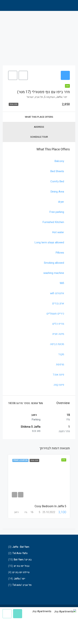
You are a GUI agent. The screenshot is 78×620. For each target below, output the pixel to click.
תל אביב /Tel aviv (22, 585)
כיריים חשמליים (55, 314)
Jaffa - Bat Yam (20, 547)
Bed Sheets (57, 171)
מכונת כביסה (57, 344)
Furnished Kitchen (53, 222)
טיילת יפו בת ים (20, 572)
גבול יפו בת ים (21, 566)
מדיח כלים (58, 324)
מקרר (61, 354)
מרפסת (60, 364)
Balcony (59, 161)
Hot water (58, 232)
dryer (61, 202)
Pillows (60, 253)
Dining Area (57, 192)
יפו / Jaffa (19, 579)
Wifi (62, 283)
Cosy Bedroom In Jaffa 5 (50, 506)
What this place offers (39, 117)
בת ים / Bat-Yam (23, 560)
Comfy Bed (57, 181)
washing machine (53, 273)
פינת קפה (59, 385)
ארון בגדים (58, 303)
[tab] (65, 75)
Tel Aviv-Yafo (20, 553)
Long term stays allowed (49, 242)
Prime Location (20, 460)
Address (39, 127)
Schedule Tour (39, 137)
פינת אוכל (58, 375)
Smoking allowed (54, 263)
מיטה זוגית (58, 334)
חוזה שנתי (34, 460)
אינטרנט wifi (57, 293)
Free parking (56, 212)
